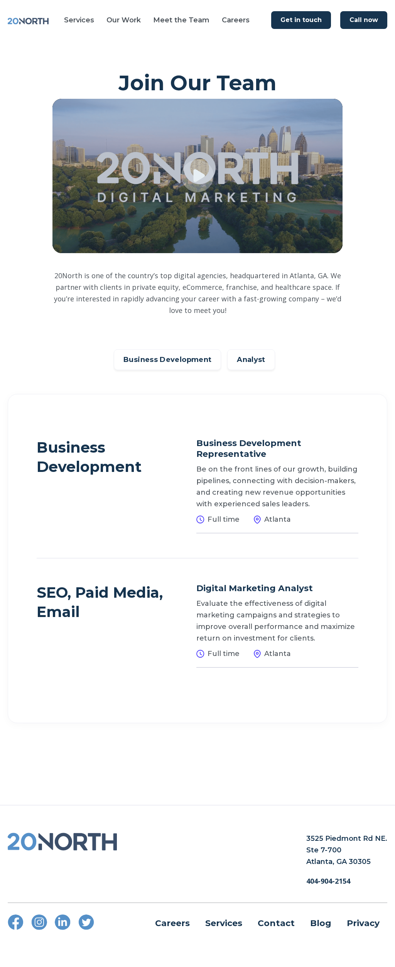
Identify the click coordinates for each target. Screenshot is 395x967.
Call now (363, 20)
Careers (236, 20)
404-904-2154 (328, 881)
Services (79, 20)
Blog (320, 923)
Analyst (251, 359)
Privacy (363, 923)
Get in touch (301, 20)
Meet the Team (181, 20)
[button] (79, 20)
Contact (276, 923)
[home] (28, 20)
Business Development (167, 359)
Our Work (123, 20)
